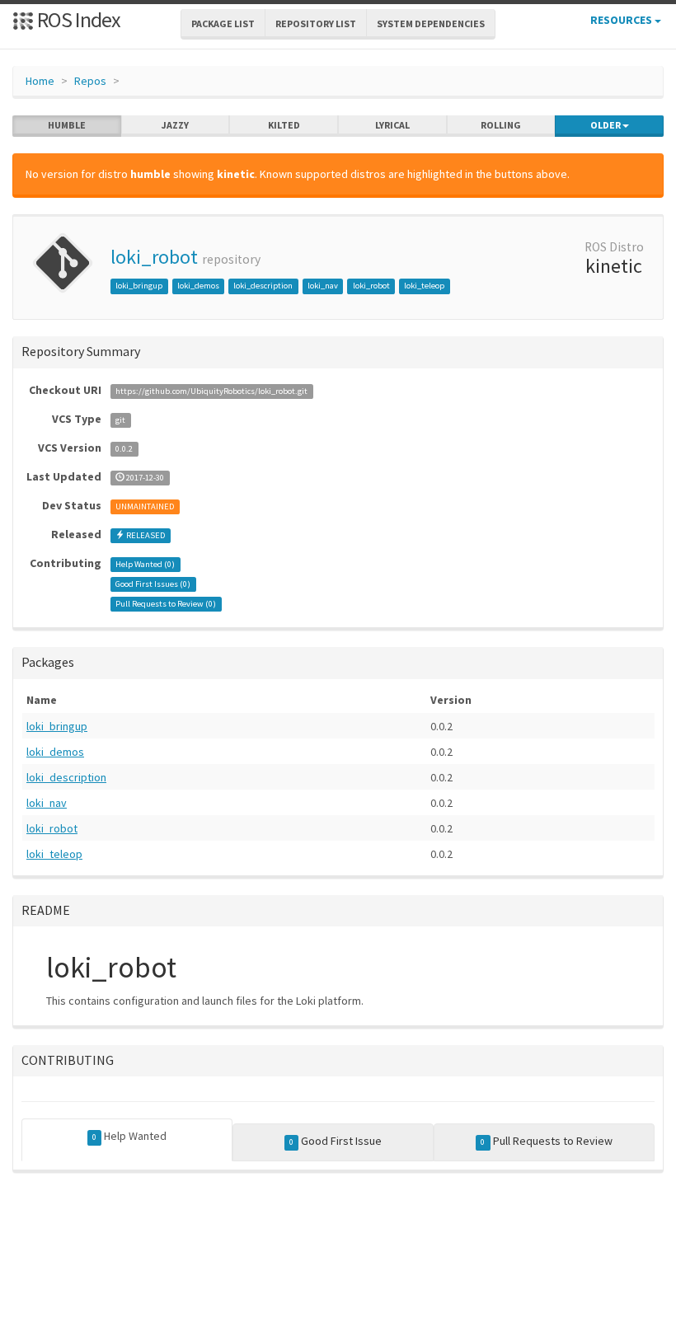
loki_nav (322, 285)
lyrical (392, 125)
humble (67, 125)
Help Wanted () (145, 564)
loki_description (263, 285)
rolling (501, 125)
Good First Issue (335, 1140)
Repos (90, 80)
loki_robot (154, 257)
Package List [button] (223, 23)
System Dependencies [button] (431, 23)
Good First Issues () (152, 584)
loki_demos (198, 285)
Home (40, 80)
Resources (622, 19)
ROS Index (77, 19)
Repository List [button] (315, 23)
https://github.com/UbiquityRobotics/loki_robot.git (211, 391)
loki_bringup (138, 285)
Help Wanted (129, 1135)
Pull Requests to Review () (165, 603)
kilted (284, 125)
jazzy (175, 125)
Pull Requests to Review (546, 1140)
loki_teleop (424, 285)
